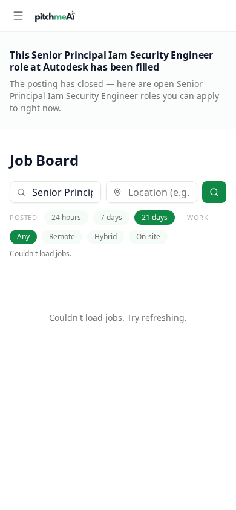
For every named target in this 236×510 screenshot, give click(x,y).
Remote (62, 236)
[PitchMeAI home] (55, 15)
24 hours (66, 217)
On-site (148, 236)
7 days (111, 217)
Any (23, 236)
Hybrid (105, 236)
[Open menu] (18, 16)
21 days (155, 217)
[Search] (214, 192)
